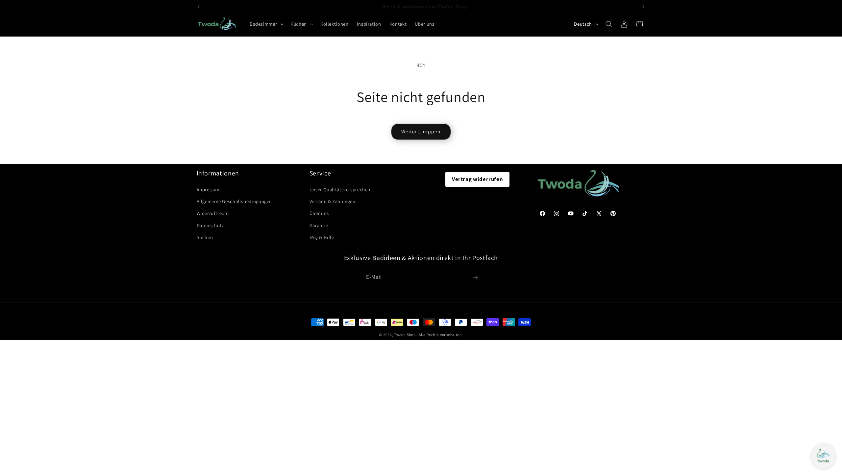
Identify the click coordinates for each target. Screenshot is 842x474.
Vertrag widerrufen (477, 179)
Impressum (209, 189)
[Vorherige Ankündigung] (198, 6)
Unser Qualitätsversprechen (340, 189)
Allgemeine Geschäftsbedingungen (234, 201)
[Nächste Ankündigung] (643, 6)
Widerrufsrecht (213, 213)
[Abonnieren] (475, 277)
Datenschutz (210, 225)
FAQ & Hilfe (322, 237)
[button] (265, 24)
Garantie (319, 225)
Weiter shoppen (421, 131)
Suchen (205, 237)
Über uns (319, 213)
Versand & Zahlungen (333, 201)
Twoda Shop (404, 334)
